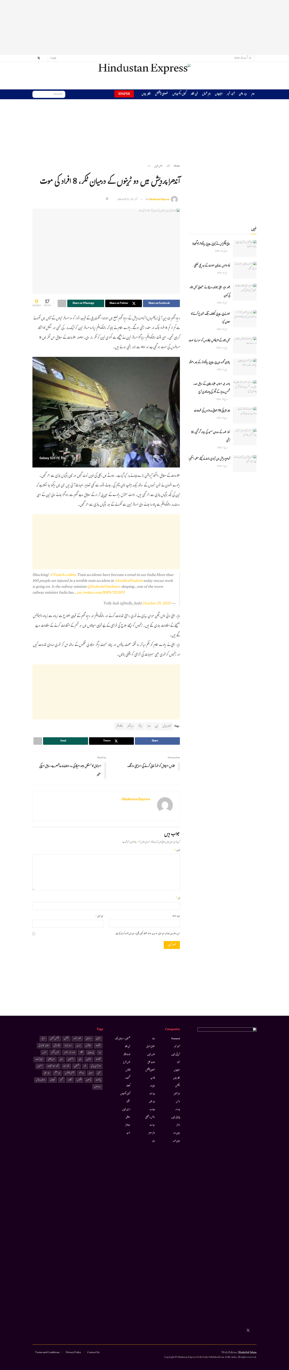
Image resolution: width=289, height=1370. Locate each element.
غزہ (85, 1066)
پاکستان (88, 1080)
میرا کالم (127, 1125)
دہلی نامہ (152, 1086)
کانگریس (79, 1080)
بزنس (178, 1102)
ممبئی (99, 1073)
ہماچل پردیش (40, 1080)
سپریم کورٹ (39, 1059)
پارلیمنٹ (98, 1080)
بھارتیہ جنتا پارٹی (44, 1046)
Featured (175, 1039)
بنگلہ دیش (57, 1046)
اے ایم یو (68, 1046)
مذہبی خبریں (126, 1110)
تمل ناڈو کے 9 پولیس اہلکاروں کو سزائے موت (209, 341)
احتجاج (98, 1039)
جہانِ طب (176, 1141)
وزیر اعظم (57, 1073)
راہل (61, 1059)
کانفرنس (128, 1070)
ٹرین (156, 726)
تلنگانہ (81, 1052)
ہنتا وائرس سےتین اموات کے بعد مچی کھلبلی (212, 266)
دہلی (80, 1059)
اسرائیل (88, 1039)
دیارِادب (152, 1110)
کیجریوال (52, 1080)
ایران (79, 1046)
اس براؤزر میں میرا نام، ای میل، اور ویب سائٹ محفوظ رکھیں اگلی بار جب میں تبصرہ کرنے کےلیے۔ (147, 934)
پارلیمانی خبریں (175, 1117)
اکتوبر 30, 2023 (131, 199)
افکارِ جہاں (146, 94)
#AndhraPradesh (129, 581)
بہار (99, 1052)
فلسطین (76, 1066)
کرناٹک (70, 1080)
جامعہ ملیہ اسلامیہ (69, 1052)
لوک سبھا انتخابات (53, 1066)
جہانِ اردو (176, 1133)
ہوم (253, 94)
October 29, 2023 (156, 604)
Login (53, 58)
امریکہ (43, 1039)
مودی (91, 1073)
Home (177, 166)
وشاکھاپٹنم (119, 726)
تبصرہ (177, 850)
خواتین (88, 1059)
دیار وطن (243, 94)
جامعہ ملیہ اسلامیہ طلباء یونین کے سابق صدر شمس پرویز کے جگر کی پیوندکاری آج (211, 388)
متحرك (128, 1102)
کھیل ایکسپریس (179, 94)
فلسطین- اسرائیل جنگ (122, 1039)
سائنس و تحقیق (150, 1117)
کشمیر (61, 1080)
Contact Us (93, 1352)
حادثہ (149, 166)
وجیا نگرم (130, 726)
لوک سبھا (66, 1066)
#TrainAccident (63, 575)
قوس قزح (126, 1062)
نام (178, 898)
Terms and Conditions (47, 1352)
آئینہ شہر (231, 94)
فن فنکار (194, 94)
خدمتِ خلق (151, 1062)
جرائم (178, 1125)
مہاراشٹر (81, 1073)
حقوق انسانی (150, 1047)
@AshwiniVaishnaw (103, 587)
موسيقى (128, 1117)
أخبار (168, 166)
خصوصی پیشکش (161, 94)
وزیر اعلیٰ (47, 1073)
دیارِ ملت (152, 1094)
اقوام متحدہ (77, 1039)
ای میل (99, 916)
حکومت (98, 1059)
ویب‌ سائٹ (176, 916)
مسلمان (39, 1066)
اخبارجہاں (219, 94)
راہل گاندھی (51, 1059)
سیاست (152, 1125)
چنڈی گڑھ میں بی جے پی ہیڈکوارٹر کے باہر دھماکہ (209, 363)
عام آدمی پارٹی (96, 1066)
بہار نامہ (177, 1110)
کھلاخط (128, 1086)
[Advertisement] (144, 27)
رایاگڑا (140, 726)
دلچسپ (152, 1078)
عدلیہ (153, 1141)
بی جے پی (91, 1052)
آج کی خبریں (175, 1055)
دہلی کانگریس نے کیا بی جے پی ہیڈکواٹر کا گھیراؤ (211, 244)
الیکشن (177, 1086)
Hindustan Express (159, 199)
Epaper (124, 93)
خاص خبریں (158, 166)
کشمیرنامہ (127, 1078)
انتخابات (98, 1046)
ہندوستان (97, 1087)
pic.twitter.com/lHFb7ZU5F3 (100, 593)
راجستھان (71, 1059)
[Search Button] (35, 94)
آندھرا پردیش (167, 726)
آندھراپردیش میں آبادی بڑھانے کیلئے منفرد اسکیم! (209, 459)
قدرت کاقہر (126, 1055)
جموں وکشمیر (55, 1052)
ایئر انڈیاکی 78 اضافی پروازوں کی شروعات (212, 411)
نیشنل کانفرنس (69, 1073)
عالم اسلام (152, 1133)
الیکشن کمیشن (54, 1039)
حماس (44, 1052)
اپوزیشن (88, 1046)
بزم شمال (206, 94)
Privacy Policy (73, 1352)
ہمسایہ (128, 1133)
